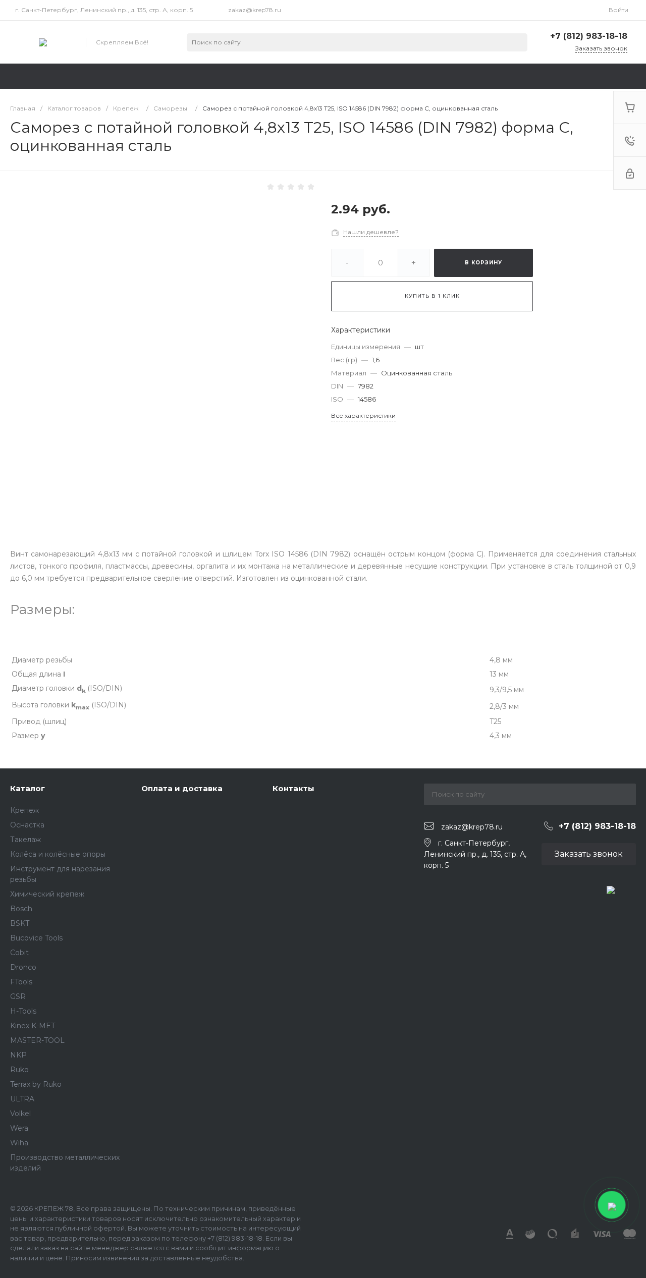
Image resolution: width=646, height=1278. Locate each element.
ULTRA (22, 1098)
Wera (19, 1128)
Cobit (19, 952)
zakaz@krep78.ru (254, 10)
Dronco (23, 967)
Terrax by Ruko (36, 1084)
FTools (21, 981)
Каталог (27, 788)
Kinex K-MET (32, 1025)
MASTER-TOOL (37, 1040)
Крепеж (24, 810)
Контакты (293, 788)
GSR (18, 996)
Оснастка (27, 824)
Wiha (19, 1142)
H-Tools (23, 1011)
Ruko (19, 1069)
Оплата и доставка (182, 788)
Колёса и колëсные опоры (57, 854)
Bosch (21, 908)
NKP (18, 1055)
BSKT (19, 923)
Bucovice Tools (36, 937)
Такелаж (25, 839)
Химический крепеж (47, 894)
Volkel (20, 1113)
